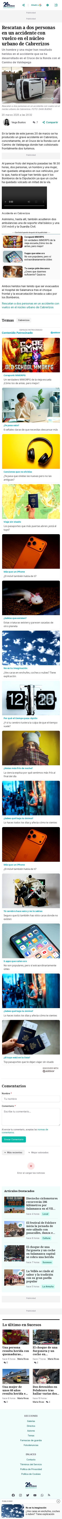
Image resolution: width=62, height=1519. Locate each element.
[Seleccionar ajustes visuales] (48, 5)
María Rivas (23, 1359)
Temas (31, 1435)
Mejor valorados (39, 1152)
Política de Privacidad (31, 1469)
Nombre (7, 1093)
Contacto (31, 1459)
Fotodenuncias (31, 1445)
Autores (31, 1430)
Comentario (9, 1106)
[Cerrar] (58, 1501)
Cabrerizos (23, 320)
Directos (31, 1426)
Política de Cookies (31, 1474)
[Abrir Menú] (56, 5)
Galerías (31, 1421)
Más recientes (14, 1152)
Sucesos (47, 1262)
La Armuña (48, 1286)
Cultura (46, 1238)
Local (46, 1213)
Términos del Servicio (31, 1464)
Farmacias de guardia (31, 1440)
